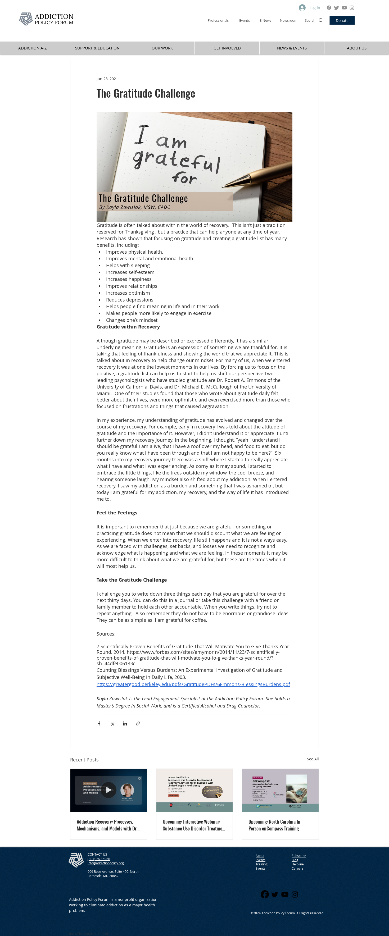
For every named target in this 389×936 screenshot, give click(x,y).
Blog (295, 860)
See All (313, 758)
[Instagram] (352, 8)
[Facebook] (329, 8)
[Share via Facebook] (99, 723)
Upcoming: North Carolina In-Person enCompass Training (275, 825)
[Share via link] (138, 723)
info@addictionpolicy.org (106, 863)
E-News (265, 20)
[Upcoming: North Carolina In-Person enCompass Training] (280, 790)
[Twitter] (337, 8)
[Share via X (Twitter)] (112, 723)
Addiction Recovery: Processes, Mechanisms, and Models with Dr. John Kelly (107, 825)
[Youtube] (344, 8)
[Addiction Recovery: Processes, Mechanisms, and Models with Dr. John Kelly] (108, 790)
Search (310, 20)
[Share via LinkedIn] (125, 723)
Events (260, 868)
